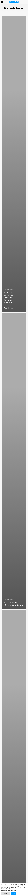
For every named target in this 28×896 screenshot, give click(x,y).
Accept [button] (13, 893)
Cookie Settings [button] (5, 893)
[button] (2, 2)
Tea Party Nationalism (8, 289)
